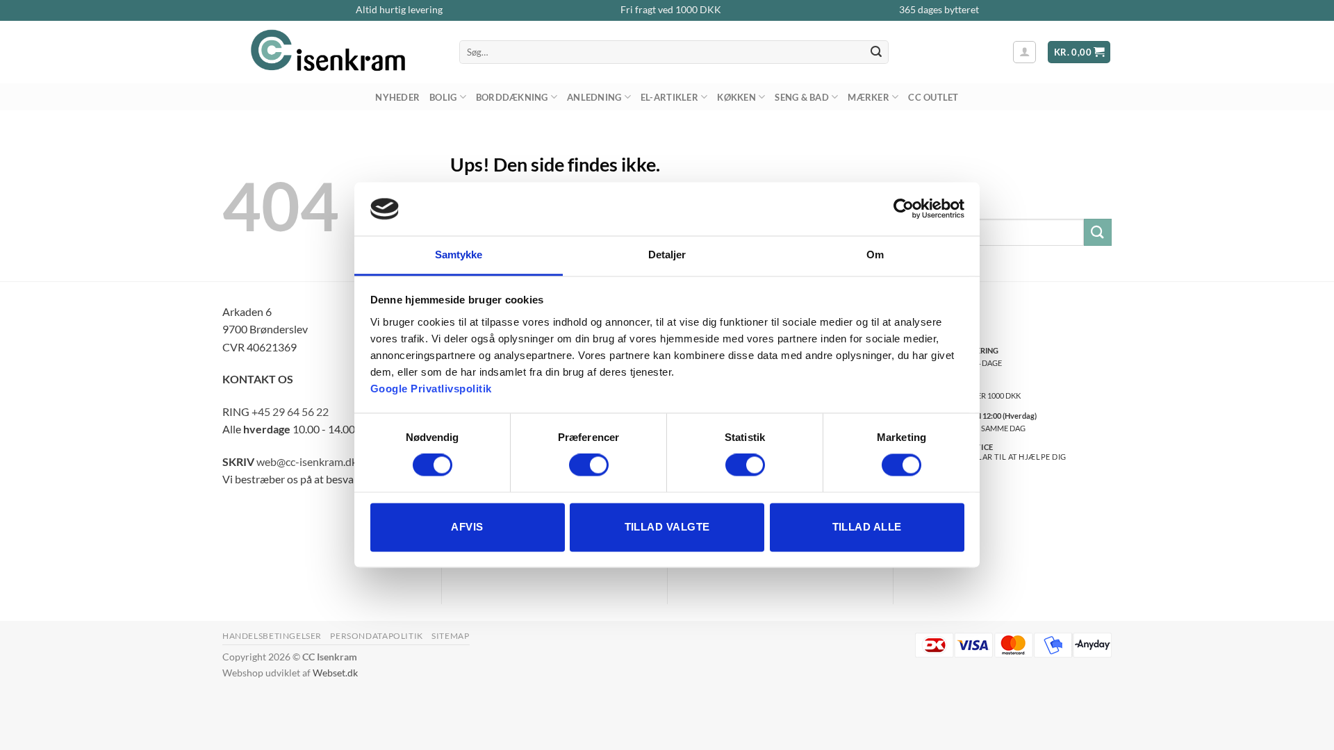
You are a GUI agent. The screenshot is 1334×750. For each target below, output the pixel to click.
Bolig (442, 97)
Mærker (868, 97)
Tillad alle (867, 527)
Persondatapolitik (376, 636)
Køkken (736, 97)
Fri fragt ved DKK (670, 9)
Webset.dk (335, 672)
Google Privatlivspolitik (431, 388)
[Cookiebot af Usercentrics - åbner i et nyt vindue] (903, 209)
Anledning (594, 97)
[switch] (589, 465)
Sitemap (450, 636)
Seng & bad (802, 97)
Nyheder (397, 97)
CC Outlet (933, 97)
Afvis (467, 527)
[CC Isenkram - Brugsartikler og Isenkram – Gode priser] (330, 52)
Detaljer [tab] (667, 254)
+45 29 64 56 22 (290, 411)
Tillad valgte (667, 527)
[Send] (876, 52)
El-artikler (669, 97)
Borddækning (512, 97)
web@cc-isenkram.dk (306, 461)
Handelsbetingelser (272, 636)
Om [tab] (875, 254)
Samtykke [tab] (459, 254)
